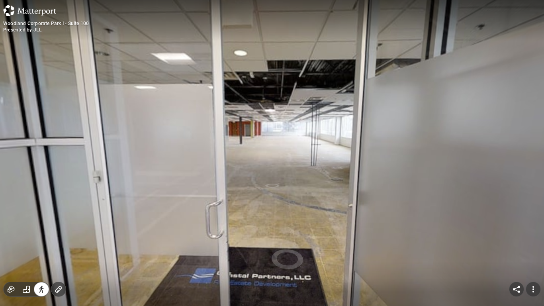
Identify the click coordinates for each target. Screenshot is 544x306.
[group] (26, 289)
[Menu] (533, 289)
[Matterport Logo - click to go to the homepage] (30, 10)
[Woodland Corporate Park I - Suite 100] (272, 153)
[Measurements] (58, 289)
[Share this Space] (516, 289)
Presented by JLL (22, 30)
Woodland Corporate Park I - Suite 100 (46, 23)
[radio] (11, 289)
